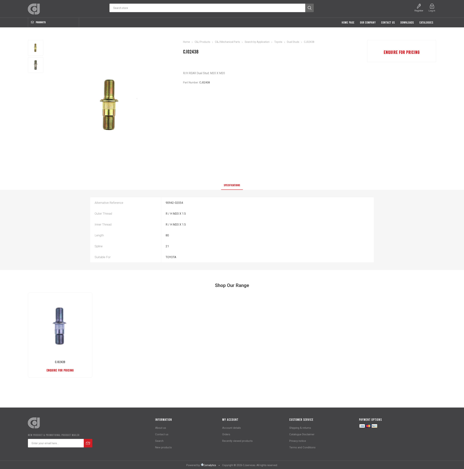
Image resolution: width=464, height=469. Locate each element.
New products (163, 447)
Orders (226, 434)
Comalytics (209, 465)
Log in (432, 10)
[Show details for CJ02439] (60, 325)
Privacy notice (297, 441)
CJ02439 (60, 362)
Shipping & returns (300, 427)
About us (160, 427)
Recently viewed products (237, 441)
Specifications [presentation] (232, 185)
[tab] (232, 185)
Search (159, 441)
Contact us (161, 434)
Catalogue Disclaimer (301, 434)
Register (419, 10)
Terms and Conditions (302, 447)
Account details (231, 427)
